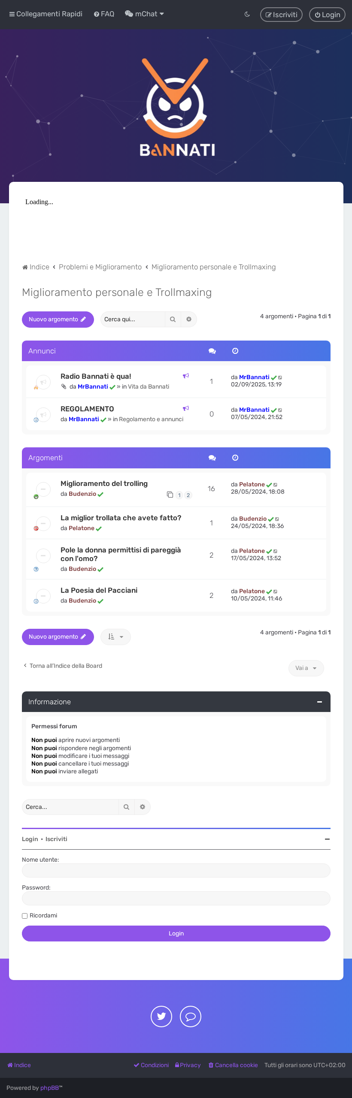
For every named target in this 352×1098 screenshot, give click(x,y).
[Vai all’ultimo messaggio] (281, 377)
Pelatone (252, 484)
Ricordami (43, 915)
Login (30, 839)
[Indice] (176, 105)
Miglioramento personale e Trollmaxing (117, 292)
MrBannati (93, 386)
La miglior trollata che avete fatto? (121, 517)
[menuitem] (103, 13)
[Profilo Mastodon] (190, 1016)
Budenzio (82, 494)
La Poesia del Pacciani (99, 590)
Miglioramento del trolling (104, 483)
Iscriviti (56, 839)
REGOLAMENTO (87, 408)
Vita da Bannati (148, 386)
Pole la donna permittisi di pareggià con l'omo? (121, 554)
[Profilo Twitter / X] (161, 1016)
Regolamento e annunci (151, 419)
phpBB (49, 1088)
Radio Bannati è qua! (96, 376)
